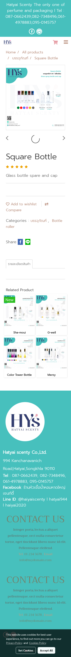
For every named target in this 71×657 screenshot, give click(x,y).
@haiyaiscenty (31, 499)
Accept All (46, 650)
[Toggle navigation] (66, 42)
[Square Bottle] (35, 97)
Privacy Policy (14, 643)
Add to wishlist (23, 204)
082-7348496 (44, 16)
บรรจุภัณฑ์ (39, 220)
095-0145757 (44, 22)
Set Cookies (25, 650)
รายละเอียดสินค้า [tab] (19, 264)
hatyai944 (58, 499)
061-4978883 (15, 481)
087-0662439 (18, 16)
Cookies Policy (37, 643)
